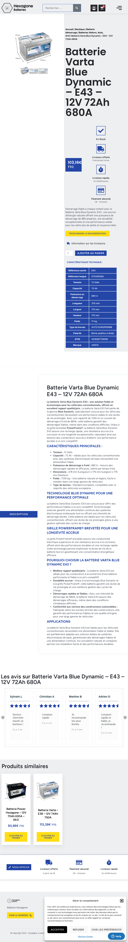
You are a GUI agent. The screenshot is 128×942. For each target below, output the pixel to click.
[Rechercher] (77, 8)
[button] (121, 900)
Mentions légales (85, 936)
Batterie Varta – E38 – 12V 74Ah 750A (48, 813)
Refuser (78, 929)
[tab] (18, 514)
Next (125, 717)
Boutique (80, 29)
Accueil (69, 29)
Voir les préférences (106, 929)
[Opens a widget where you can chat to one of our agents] (116, 936)
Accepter (57, 929)
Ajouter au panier (90, 253)
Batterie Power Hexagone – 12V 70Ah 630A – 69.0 (16, 814)
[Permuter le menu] (119, 8)
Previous (2, 717)
